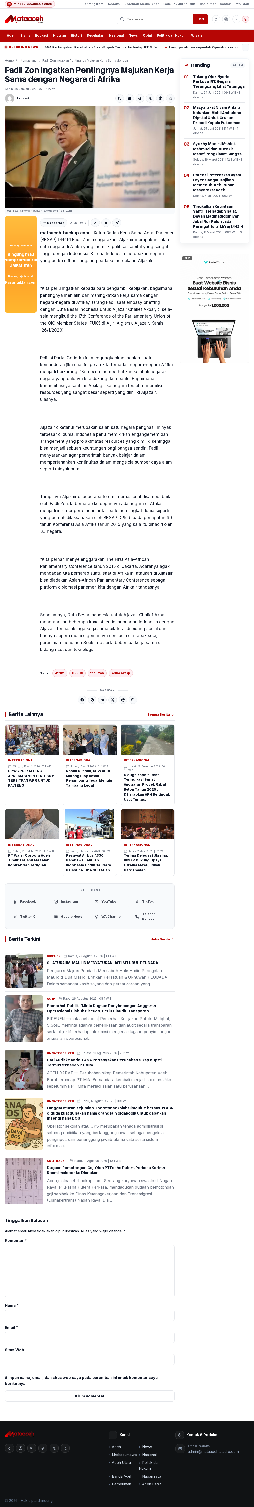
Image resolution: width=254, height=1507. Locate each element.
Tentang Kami (93, 4)
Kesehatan (95, 35)
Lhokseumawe (124, 1454)
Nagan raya (151, 1476)
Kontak (225, 4)
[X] (150, 98)
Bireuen (54, 956)
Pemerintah (121, 1484)
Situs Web (14, 1349)
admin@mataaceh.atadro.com (213, 1451)
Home (9, 60)
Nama (12, 1305)
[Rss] (65, 1448)
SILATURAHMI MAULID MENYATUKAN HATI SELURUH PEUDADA (102, 963)
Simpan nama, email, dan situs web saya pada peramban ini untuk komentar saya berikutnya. (81, 1380)
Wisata (197, 35)
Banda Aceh (122, 1476)
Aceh (11, 35)
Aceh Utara (121, 1462)
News (133, 35)
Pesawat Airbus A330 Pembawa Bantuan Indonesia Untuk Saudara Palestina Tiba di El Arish (88, 862)
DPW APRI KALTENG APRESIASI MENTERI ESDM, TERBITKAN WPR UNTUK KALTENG (31, 778)
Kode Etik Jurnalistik (179, 4)
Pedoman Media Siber (141, 4)
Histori (76, 35)
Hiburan (59, 35)
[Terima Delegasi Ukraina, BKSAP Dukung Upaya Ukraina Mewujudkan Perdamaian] (147, 824)
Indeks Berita (158, 939)
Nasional (116, 35)
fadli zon (97, 673)
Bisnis (25, 35)
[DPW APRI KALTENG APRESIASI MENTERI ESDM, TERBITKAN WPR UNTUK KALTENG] (32, 740)
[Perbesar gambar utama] (90, 157)
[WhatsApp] (130, 98)
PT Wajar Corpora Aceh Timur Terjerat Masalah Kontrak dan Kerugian (29, 860)
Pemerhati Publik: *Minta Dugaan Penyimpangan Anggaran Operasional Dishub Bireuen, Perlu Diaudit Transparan (101, 1008)
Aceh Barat (57, 1161)
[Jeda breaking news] (245, 47)
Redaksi (114, 4)
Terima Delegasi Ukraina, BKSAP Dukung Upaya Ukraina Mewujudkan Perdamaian (146, 862)
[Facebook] (119, 98)
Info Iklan (241, 4)
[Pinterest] (160, 98)
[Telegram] (140, 98)
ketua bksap (120, 673)
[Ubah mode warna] (245, 19)
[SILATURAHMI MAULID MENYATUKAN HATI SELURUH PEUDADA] (24, 970)
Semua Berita (158, 714)
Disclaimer (207, 4)
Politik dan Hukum (171, 35)
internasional (28, 60)
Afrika (60, 673)
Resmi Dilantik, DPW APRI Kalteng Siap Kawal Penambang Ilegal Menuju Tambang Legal (89, 778)
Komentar (16, 1240)
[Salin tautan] (170, 98)
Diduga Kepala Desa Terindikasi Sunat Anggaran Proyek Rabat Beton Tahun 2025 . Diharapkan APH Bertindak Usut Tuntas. (147, 787)
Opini (147, 35)
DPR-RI (77, 673)
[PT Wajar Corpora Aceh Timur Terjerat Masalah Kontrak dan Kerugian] (32, 824)
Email (11, 1327)
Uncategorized (60, 1053)
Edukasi (41, 35)
